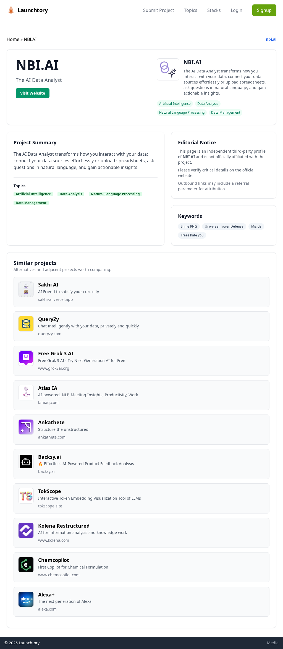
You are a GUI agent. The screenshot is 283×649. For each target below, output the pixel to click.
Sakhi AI (48, 284)
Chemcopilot (53, 560)
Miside (256, 226)
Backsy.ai (49, 456)
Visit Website (32, 93)
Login (236, 10)
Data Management (31, 202)
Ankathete (51, 422)
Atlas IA (47, 388)
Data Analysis (71, 194)
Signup (264, 10)
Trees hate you (192, 235)
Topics (190, 10)
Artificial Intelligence (33, 194)
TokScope (49, 491)
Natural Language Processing (115, 194)
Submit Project (158, 10)
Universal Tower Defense (224, 226)
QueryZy (48, 319)
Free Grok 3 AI (55, 353)
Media (273, 642)
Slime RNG (189, 226)
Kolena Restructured (64, 525)
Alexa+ (46, 594)
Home (13, 39)
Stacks (214, 10)
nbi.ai (271, 39)
